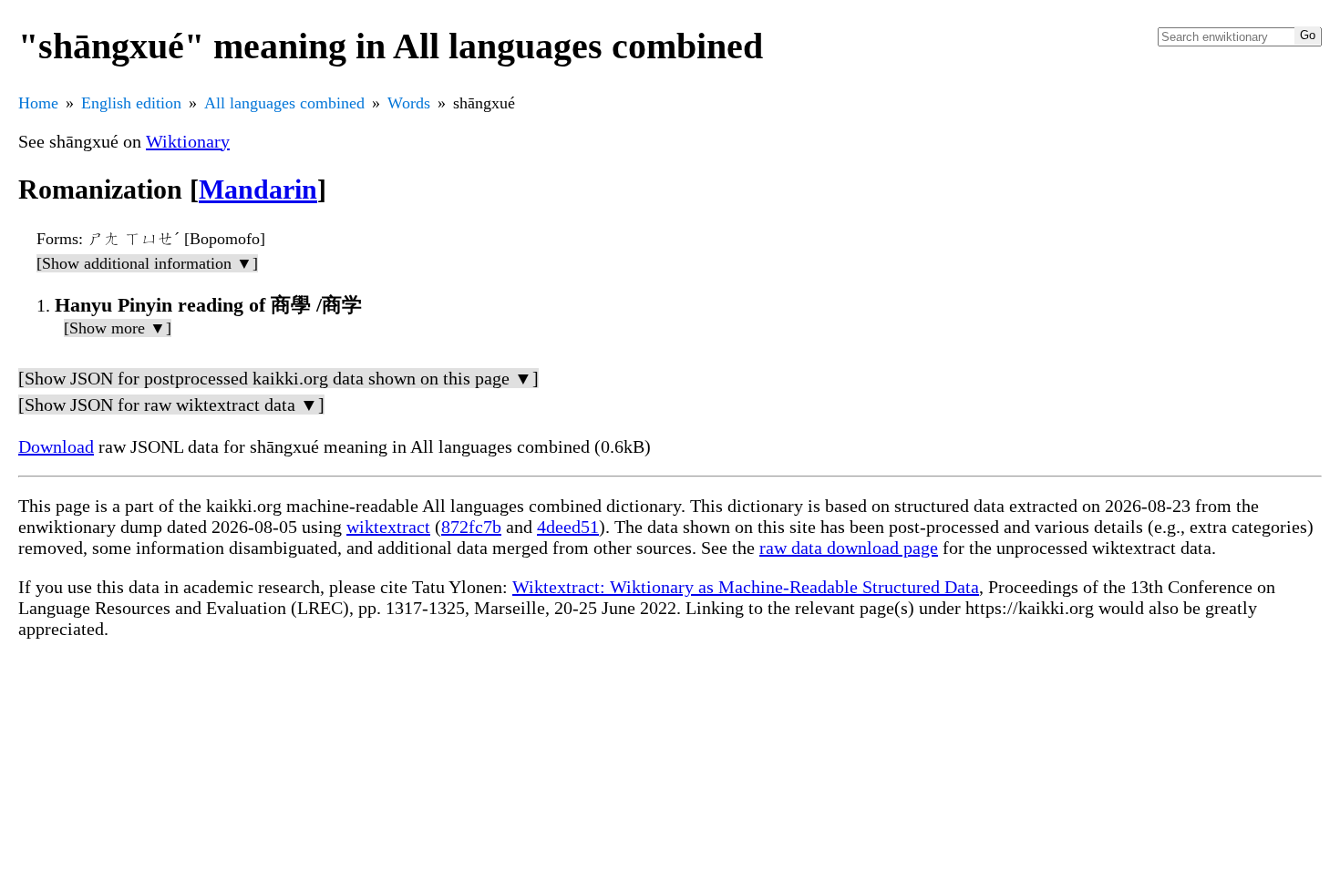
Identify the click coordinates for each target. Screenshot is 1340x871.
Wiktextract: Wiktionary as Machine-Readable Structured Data (745, 587)
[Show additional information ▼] (147, 263)
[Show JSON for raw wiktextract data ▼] (171, 405)
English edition (131, 103)
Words (408, 103)
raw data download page (848, 548)
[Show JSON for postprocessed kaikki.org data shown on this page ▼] (278, 378)
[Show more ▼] (117, 328)
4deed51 (568, 527)
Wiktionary (188, 141)
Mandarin (258, 189)
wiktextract (388, 527)
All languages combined (284, 103)
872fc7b (471, 527)
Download (56, 446)
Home (38, 103)
